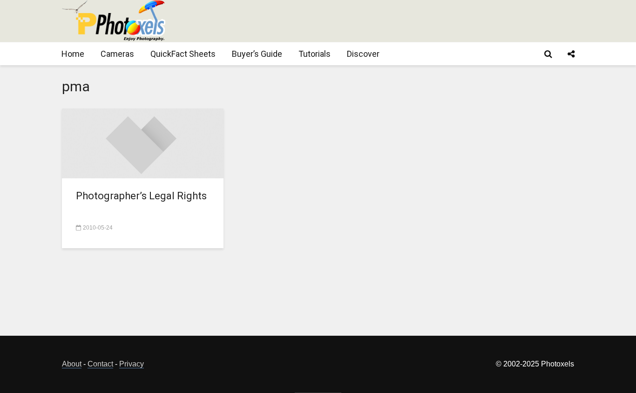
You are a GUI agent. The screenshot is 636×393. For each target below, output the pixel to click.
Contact (100, 364)
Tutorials (314, 54)
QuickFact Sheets (183, 54)
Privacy (131, 364)
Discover (363, 54)
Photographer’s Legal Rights (141, 196)
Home (72, 54)
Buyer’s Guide (257, 54)
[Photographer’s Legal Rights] (142, 143)
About (71, 364)
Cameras (117, 54)
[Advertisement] (404, 21)
